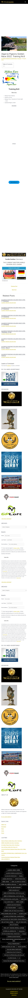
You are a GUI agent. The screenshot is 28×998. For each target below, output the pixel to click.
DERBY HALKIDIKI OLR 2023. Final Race (10, 842)
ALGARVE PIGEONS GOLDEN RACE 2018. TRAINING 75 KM (13, 331)
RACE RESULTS (14, 182)
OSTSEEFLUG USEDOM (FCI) (9, 931)
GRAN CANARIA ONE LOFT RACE (9, 913)
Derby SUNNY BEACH (9, 901)
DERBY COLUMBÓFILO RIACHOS (8, 884)
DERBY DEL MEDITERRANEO (14, 887)
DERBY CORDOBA (23, 884)
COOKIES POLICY (14, 991)
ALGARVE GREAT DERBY (13, 870)
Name (2, 535)
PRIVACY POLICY (14, 993)
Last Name (3, 539)
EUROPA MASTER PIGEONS (14, 904)
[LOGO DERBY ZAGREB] (9, 440)
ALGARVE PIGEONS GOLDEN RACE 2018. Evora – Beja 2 (13, 347)
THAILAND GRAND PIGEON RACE (14, 949)
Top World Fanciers (12, 957)
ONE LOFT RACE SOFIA (21, 922)
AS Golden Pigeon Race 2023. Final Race (10, 845)
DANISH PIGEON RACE (20, 878)
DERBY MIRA (24, 899)
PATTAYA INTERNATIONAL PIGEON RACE (11, 933)
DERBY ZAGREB (19, 901)
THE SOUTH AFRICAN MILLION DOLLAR (14, 955)
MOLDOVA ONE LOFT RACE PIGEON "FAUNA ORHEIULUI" (14, 919)
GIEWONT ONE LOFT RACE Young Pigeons (13, 910)
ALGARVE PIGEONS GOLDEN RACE (9, 58)
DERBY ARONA (5, 881)
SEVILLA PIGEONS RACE (14, 943)
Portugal (19, 58)
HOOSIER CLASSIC (23, 913)
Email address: (4, 544)
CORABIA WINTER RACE (7, 878)
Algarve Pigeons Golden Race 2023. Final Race (11, 840)
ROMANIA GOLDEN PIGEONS (14, 936)
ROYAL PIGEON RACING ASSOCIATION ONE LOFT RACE (13, 940)
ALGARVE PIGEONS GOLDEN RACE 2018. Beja (13, 339)
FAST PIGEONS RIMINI (11, 907)
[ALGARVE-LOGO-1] (11, 461)
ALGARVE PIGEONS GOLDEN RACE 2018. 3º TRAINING (13, 316)
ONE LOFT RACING (14, 924)
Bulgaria (21, 875)
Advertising (14, 995)
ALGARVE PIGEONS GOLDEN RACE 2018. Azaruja (13, 355)
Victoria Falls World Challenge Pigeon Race (14, 960)
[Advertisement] (14, 19)
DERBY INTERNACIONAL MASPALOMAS (10, 899)
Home (2, 830)
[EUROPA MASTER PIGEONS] (11, 481)
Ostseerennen (22, 931)
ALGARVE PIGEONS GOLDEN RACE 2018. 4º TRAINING (13, 323)
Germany (20, 907)
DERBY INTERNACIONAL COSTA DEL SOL (14, 896)
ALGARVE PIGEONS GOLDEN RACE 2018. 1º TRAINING (13, 300)
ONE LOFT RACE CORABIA (7, 922)
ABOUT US (3, 824)
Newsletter (3, 826)
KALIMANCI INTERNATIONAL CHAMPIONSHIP (14, 916)
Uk (19, 957)
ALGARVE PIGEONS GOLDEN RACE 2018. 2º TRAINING (13, 308)
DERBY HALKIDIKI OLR (14, 890)
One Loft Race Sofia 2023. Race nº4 (9, 847)
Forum (2, 833)
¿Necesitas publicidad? (6, 518)
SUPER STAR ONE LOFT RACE (8, 946)
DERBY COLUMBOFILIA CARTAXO (18, 881)
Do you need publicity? (6, 816)
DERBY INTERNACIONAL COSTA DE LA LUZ (13, 893)
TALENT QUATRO (22, 946)
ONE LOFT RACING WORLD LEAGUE (13, 928)
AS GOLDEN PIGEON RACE (11, 875)
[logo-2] (11, 497)
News (2, 828)
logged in (9, 365)
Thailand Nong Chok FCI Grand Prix (13, 952)
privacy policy (17, 548)
